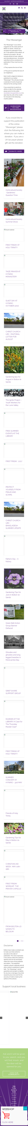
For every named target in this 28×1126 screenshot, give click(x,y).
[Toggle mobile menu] (25, 8)
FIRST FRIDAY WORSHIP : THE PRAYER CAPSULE (13, 886)
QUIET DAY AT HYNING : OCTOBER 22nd (12, 303)
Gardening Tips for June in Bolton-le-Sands (13, 594)
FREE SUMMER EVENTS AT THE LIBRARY (12, 433)
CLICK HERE (7, 1122)
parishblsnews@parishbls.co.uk (17, 1)
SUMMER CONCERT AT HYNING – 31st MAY (14, 780)
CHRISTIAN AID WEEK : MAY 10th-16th (13, 866)
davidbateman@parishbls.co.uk (13, 93)
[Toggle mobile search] (22, 8)
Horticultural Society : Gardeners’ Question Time (14, 192)
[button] (1, 1018)
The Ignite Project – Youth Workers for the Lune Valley (14, 402)
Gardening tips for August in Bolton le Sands (13, 379)
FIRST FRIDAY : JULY (14, 461)
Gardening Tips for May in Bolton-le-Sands (13, 840)
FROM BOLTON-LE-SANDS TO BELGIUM (14, 929)
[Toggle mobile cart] (19, 8)
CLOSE (25, 1108)
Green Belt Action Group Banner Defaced (13, 625)
